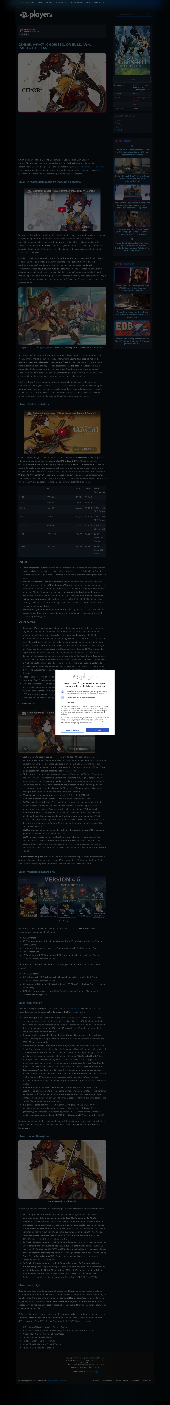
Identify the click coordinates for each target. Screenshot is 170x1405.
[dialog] (85, 702)
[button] (85, 702)
